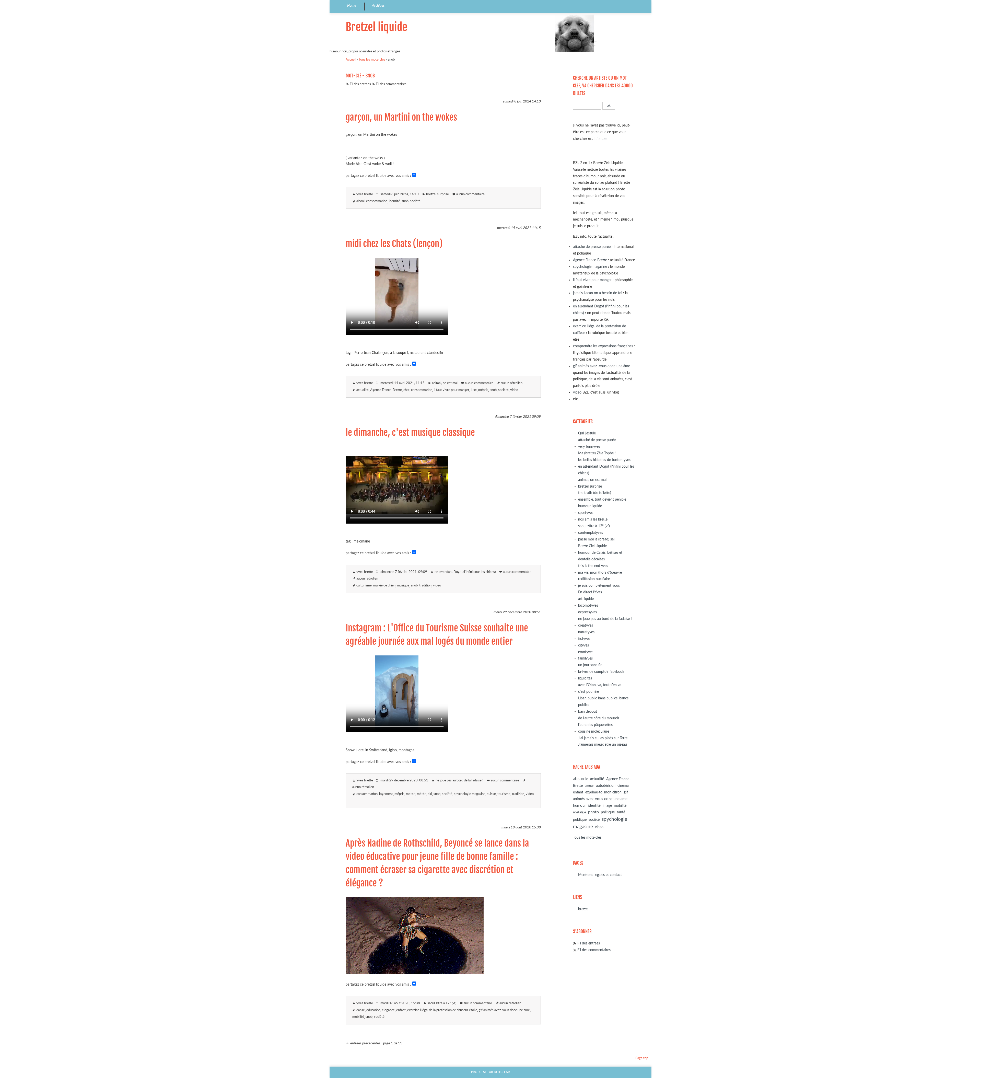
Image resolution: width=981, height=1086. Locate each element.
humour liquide (590, 506)
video (514, 390)
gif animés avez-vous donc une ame (504, 1010)
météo (421, 794)
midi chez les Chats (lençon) (394, 243)
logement (386, 794)
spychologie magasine (469, 794)
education (373, 1010)
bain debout (587, 711)
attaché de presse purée (592, 247)
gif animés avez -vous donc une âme (601, 366)
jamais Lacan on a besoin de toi (597, 293)
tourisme (503, 794)
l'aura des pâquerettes (595, 725)
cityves (583, 645)
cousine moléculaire (593, 731)
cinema (623, 786)
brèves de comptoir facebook (601, 672)
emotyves (585, 652)
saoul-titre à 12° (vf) (441, 1003)
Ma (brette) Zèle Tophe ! (597, 453)
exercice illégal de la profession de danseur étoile (442, 1010)
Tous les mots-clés (372, 59)
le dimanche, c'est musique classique (410, 432)
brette (583, 909)
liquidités (585, 678)
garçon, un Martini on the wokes (401, 117)
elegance (388, 1010)
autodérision (605, 786)
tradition (425, 585)
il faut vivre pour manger (451, 390)
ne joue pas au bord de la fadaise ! (459, 780)
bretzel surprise (437, 194)
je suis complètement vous (599, 585)
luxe (474, 390)
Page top (641, 1058)
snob (405, 201)
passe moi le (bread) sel (596, 539)
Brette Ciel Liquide (592, 546)
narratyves (586, 632)
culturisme (364, 585)
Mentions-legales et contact (600, 875)
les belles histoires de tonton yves (604, 460)
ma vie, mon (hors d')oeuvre (600, 572)
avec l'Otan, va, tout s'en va (599, 685)
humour (579, 805)
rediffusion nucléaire (594, 579)
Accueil (351, 59)
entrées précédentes (364, 1043)
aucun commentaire (470, 194)
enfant (401, 1010)
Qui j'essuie (587, 433)
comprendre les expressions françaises (603, 346)
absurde (580, 779)
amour (589, 786)
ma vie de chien (384, 585)
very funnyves (589, 446)
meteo (410, 794)
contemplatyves (590, 533)
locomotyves (588, 605)
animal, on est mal (445, 383)
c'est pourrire (588, 692)
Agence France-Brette (386, 390)
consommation (376, 201)
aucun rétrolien (511, 383)
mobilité (358, 1017)
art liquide (586, 599)
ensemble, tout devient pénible (602, 499)
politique (608, 812)
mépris (483, 390)
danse (360, 1010)
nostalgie (579, 812)
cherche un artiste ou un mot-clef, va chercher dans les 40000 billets (603, 85)
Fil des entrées (360, 84)
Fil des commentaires (391, 84)
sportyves (585, 513)
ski (430, 794)
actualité (362, 390)
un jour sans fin (590, 665)
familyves (585, 658)
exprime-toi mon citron (603, 792)
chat (406, 390)
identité (394, 201)
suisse (491, 794)
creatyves (585, 625)
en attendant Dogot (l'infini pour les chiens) (465, 572)
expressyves (587, 612)
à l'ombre (600, 139)
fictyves (584, 639)
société (415, 201)
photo (593, 812)
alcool (360, 201)
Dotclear (502, 1072)
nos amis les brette (593, 519)
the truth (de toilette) (594, 493)
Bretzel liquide (376, 27)
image (607, 805)
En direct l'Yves (590, 592)
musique (403, 585)
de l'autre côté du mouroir (598, 718)
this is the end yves (593, 566)
